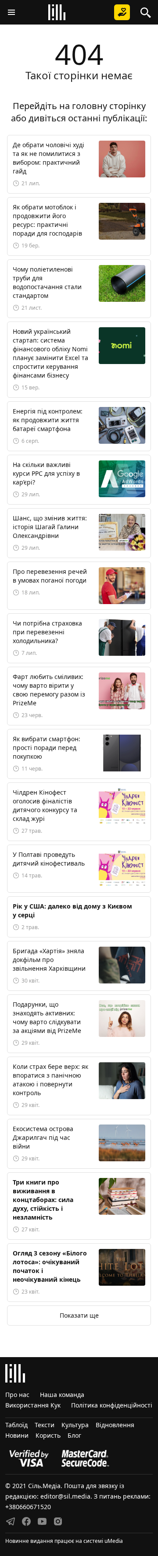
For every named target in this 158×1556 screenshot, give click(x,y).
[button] (11, 12)
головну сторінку (109, 106)
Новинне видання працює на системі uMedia (64, 1541)
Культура (75, 1425)
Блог (74, 1435)
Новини (17, 1435)
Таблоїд (16, 1425)
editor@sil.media (65, 1496)
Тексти (44, 1425)
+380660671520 (28, 1507)
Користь (48, 1435)
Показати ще (79, 1315)
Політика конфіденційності (111, 1405)
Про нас (17, 1394)
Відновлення (115, 1425)
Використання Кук (33, 1405)
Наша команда (62, 1394)
